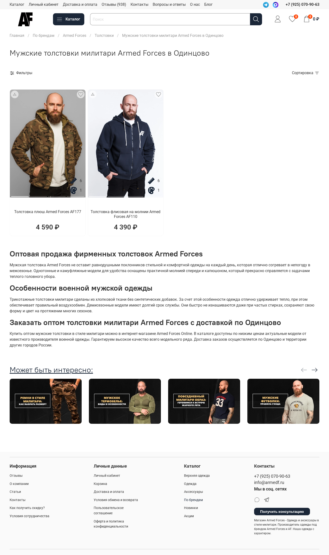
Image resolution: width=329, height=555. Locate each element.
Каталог (17, 4)
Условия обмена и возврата (116, 500)
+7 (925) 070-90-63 (272, 476)
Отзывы (16, 476)
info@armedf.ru (269, 482)
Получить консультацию (282, 511)
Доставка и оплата (80, 4)
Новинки (191, 508)
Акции (189, 516)
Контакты (139, 4)
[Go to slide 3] (57, 195)
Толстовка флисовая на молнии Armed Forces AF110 (125, 214)
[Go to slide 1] (20, 195)
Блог (208, 4)
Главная (17, 35)
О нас (195, 4)
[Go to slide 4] (75, 195)
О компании (19, 484)
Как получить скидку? (27, 508)
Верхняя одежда (197, 476)
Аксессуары (193, 492)
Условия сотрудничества (29, 516)
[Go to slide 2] (38, 195)
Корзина (100, 484)
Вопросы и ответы (169, 4)
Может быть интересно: (51, 370)
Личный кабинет (44, 4)
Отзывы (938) (114, 4)
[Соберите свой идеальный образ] (15, 94)
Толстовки (104, 35)
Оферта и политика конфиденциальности (111, 524)
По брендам (43, 35)
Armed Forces (74, 35)
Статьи (15, 492)
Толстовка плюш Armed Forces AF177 (47, 211)
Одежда (190, 484)
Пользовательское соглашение (109, 510)
